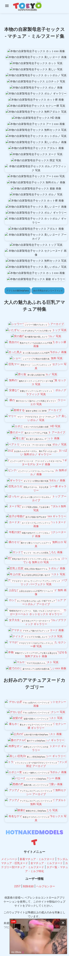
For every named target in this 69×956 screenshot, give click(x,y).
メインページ (9, 859)
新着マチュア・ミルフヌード (37, 859)
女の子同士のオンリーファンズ (48, 290)
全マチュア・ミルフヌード (46, 863)
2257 (17, 886)
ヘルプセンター (45, 886)
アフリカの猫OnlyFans (17, 290)
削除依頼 (28, 886)
